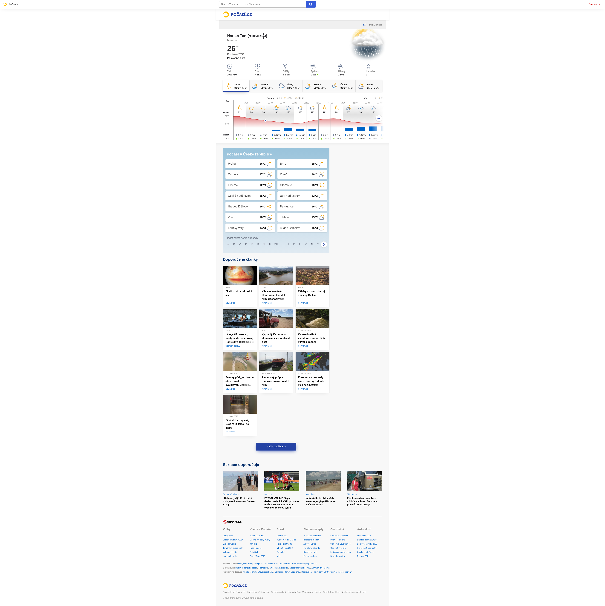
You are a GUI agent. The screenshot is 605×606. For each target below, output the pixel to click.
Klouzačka (283, 568)
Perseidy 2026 (271, 564)
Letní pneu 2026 (364, 536)
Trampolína (263, 568)
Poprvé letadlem (337, 540)
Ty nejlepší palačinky (312, 536)
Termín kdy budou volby (233, 548)
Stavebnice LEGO (265, 572)
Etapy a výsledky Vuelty (260, 540)
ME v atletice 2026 (285, 548)
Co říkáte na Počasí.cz (234, 592)
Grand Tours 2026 (257, 556)
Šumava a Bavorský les (340, 544)
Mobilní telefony (250, 572)
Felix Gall (254, 552)
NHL (279, 556)
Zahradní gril (317, 568)
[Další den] (379, 118)
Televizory (318, 572)
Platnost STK (363, 556)
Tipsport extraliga (284, 544)
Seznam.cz (594, 4)
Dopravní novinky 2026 (367, 544)
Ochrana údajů (278, 592)
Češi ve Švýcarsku (338, 548)
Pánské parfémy (345, 572)
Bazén (238, 568)
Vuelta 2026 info (257, 536)
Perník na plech (310, 556)
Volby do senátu (230, 552)
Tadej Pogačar (256, 548)
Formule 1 (281, 552)
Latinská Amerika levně (340, 552)
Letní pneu (295, 572)
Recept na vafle (310, 552)
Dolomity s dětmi (337, 556)
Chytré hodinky (330, 572)
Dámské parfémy (282, 572)
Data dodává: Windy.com (300, 592)
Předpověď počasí (256, 564)
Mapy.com (242, 564)
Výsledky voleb (229, 544)
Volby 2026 (228, 536)
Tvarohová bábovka (311, 548)
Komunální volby (230, 556)
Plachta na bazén (249, 568)
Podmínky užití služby (258, 592)
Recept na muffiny (311, 540)
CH (276, 244)
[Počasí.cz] (237, 14)
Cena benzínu (285, 564)
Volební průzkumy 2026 (233, 540)
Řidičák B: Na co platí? (367, 548)
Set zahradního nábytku (300, 568)
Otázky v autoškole (365, 552)
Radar (318, 592)
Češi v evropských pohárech (304, 564)
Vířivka (327, 568)
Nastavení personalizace (353, 592)
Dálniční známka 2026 (367, 540)
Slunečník (274, 568)
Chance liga (282, 536)
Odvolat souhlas (331, 592)
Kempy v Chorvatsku (339, 536)
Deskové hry (307, 572)
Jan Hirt (253, 544)
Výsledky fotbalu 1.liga (286, 540)
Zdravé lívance (309, 544)
